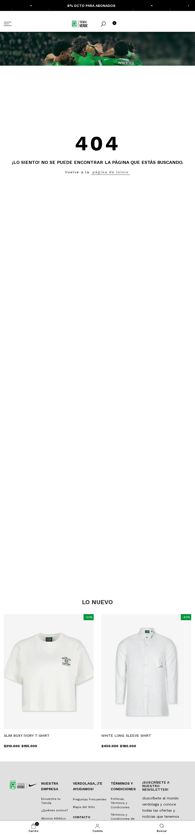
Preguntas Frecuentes (89, 799)
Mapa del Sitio (84, 807)
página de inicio (110, 172)
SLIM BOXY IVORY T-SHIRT (27, 735)
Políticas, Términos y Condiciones (120, 803)
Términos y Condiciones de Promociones (123, 819)
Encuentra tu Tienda (50, 801)
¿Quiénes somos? (54, 810)
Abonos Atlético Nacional (53, 821)
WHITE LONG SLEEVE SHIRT (126, 735)
